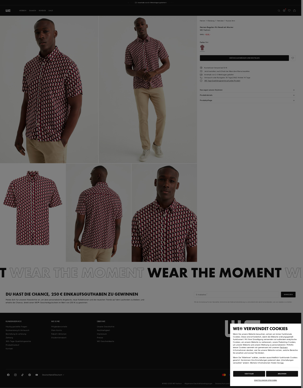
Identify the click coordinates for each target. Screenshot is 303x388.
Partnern (284, 347)
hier (282, 363)
